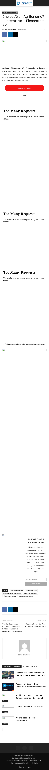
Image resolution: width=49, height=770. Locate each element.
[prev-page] (3, 729)
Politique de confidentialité (24, 756)
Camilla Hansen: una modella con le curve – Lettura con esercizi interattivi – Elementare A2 (12, 627)
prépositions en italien (26, 596)
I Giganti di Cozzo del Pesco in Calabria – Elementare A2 (35, 625)
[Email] (15, 34)
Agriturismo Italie (31, 590)
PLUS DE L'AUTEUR (30, 666)
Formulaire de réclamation (20, 763)
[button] (4, 3)
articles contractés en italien (12, 593)
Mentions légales (35, 761)
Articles (5, 12)
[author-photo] (24, 652)
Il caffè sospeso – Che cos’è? (29, 706)
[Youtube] (31, 748)
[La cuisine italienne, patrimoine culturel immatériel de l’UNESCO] (8, 675)
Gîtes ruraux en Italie (9, 596)
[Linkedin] (10, 34)
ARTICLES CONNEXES (12, 666)
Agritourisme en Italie (16, 590)
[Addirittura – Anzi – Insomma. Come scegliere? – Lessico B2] (8, 698)
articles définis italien (30, 593)
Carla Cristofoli (10, 29)
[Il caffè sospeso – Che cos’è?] (8, 709)
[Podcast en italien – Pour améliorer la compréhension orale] (8, 687)
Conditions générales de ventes (16, 761)
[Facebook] (4, 34)
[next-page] (7, 729)
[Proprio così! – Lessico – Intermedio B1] (8, 720)
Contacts (35, 763)
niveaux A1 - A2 (13, 12)
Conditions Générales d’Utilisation (23, 758)
